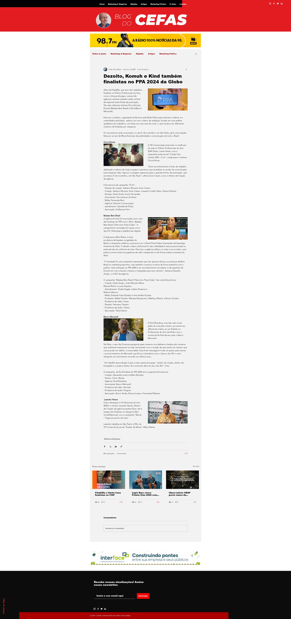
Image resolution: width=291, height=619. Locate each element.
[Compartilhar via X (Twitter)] (110, 446)
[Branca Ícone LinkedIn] (281, 3)
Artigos (151, 54)
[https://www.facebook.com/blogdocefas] (274, 3)
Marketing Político (168, 54)
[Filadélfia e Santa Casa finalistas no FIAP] (108, 479)
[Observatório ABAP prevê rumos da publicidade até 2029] (182, 479)
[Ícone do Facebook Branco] (98, 609)
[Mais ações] (186, 69)
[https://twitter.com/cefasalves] (278, 3)
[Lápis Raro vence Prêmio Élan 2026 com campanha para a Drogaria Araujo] (145, 479)
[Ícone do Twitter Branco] (101, 609)
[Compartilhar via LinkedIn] (116, 446)
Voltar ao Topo (4, 606)
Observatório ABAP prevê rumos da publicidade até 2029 (180, 494)
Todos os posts (99, 54)
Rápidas (139, 54)
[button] (196, 54)
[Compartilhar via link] (121, 446)
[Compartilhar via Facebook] (105, 446)
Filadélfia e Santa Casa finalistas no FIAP (108, 494)
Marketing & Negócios (121, 54)
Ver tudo (196, 466)
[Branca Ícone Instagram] (270, 3)
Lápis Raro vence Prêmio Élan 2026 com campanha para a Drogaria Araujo (144, 494)
